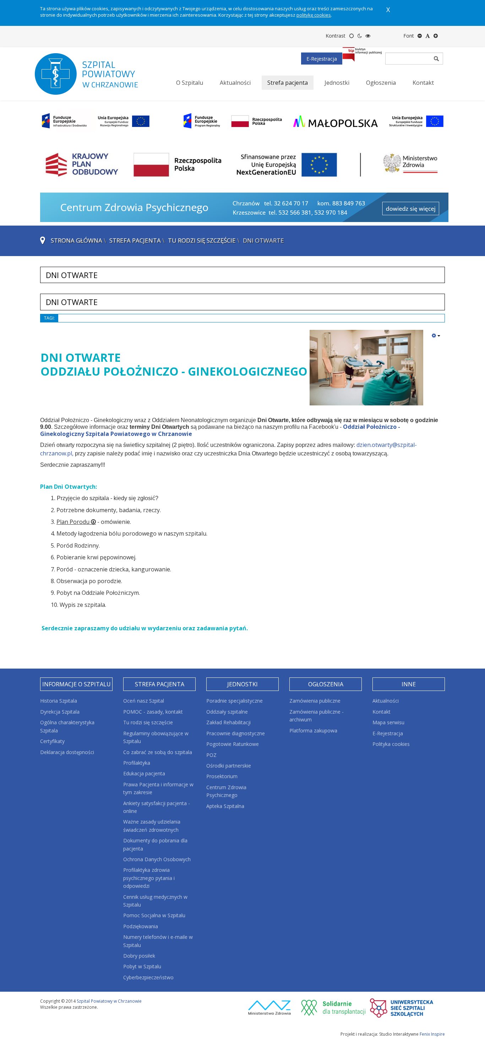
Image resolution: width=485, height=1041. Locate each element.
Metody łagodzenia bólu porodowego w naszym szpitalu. (131, 533)
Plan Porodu (72, 522)
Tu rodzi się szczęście (202, 240)
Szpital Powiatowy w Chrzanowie (109, 1001)
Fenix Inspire (432, 1034)
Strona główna (76, 240)
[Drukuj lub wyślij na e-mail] (436, 336)
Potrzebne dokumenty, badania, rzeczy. (108, 510)
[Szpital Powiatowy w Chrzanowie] (93, 73)
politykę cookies (313, 15)
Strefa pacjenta (135, 240)
